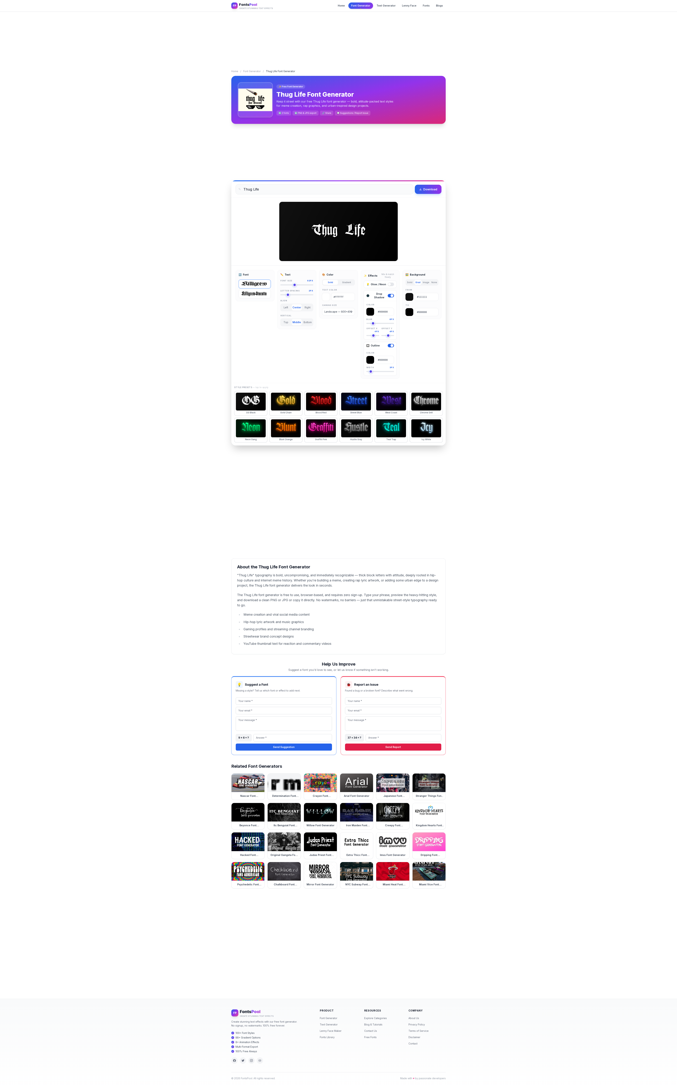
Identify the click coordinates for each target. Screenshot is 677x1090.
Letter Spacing (296, 290)
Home (341, 5)
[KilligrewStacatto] (255, 293)
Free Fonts (370, 1037)
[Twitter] (243, 1060)
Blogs (439, 5)
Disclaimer (414, 1037)
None (434, 282)
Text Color (329, 290)
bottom (308, 322)
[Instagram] (251, 1060)
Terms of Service (418, 1030)
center (296, 307)
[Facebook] (234, 1060)
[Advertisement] (338, 37)
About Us (413, 1018)
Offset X (372, 328)
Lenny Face (409, 5)
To (407, 305)
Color (370, 304)
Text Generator (386, 5)
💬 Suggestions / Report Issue (352, 113)
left (286, 307)
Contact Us (370, 1030)
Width (380, 367)
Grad (417, 282)
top (285, 322)
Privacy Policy (416, 1024)
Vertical (285, 315)
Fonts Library (327, 1037)
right (307, 307)
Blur (380, 319)
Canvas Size (329, 305)
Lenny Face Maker (330, 1030)
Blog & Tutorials (373, 1024)
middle (296, 322)
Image (426, 282)
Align (283, 300)
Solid (330, 282)
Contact (412, 1043)
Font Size (296, 280)
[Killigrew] (255, 284)
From (408, 290)
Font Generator (360, 5)
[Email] (260, 1060)
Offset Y (387, 328)
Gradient (346, 282)
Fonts (426, 5)
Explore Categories (375, 1018)
